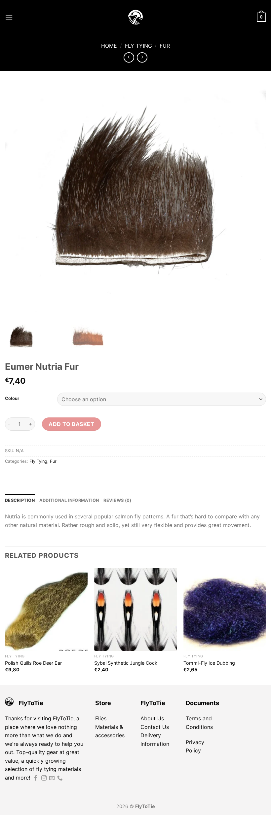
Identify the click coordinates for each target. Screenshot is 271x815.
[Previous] (5, 626)
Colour (12, 398)
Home (109, 45)
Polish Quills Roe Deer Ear (33, 663)
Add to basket (71, 424)
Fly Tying (138, 45)
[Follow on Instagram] (44, 778)
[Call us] (59, 778)
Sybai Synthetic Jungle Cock (125, 663)
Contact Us (154, 727)
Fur (165, 45)
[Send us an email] (52, 778)
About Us (152, 718)
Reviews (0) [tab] (117, 500)
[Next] (266, 626)
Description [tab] (20, 500)
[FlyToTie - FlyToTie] (135, 17)
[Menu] (9, 17)
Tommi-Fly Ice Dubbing (209, 663)
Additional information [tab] (69, 500)
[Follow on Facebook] (35, 778)
